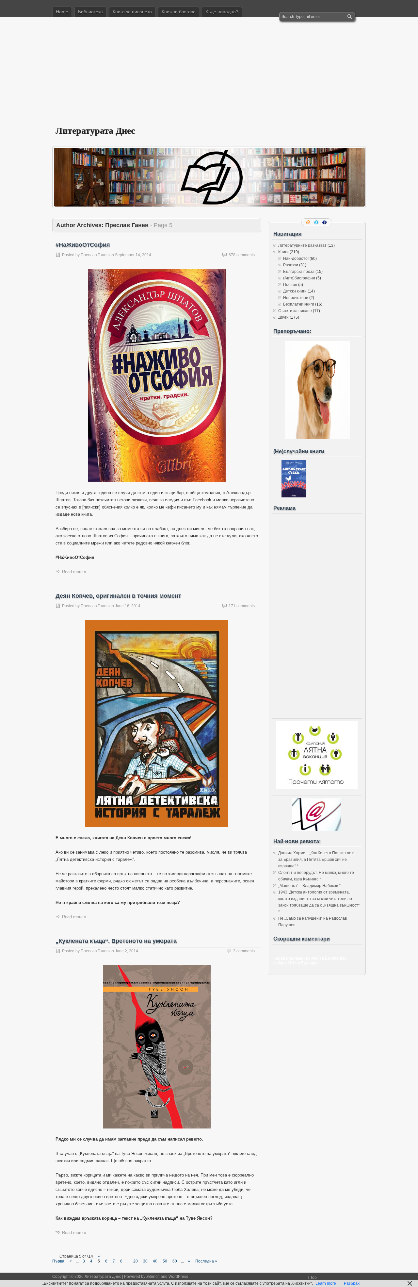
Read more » (74, 571)
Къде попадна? (221, 11)
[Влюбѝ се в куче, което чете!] (317, 438)
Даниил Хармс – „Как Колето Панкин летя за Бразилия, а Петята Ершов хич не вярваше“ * (317, 859)
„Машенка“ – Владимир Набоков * (309, 885)
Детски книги (295, 291)
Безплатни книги (298, 304)
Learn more (325, 1283)
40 (155, 1261)
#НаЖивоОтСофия (83, 245)
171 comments (242, 606)
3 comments (244, 951)
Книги (283, 252)
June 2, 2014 (126, 951)
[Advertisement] (209, 75)
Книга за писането (132, 11)
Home (62, 11)
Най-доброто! (296, 258)
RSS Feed (308, 222)
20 (135, 1261)
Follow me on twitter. (317, 222)
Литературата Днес (95, 130)
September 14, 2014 (133, 255)
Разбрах (352, 1283)
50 (165, 1261)
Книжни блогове (179, 11)
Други (283, 317)
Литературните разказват (302, 245)
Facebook (325, 222)
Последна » (206, 1261)
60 (174, 1261)
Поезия (290, 284)
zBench (153, 1276)
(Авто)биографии (299, 278)
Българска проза (298, 271)
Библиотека (90, 11)
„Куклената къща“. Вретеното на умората (116, 941)
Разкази (290, 265)
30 (145, 1261)
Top (313, 1277)
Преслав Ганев (94, 255)
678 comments (242, 255)
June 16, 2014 (127, 606)
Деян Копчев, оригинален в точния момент (118, 596)
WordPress (178, 1276)
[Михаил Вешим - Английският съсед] (293, 496)
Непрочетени (295, 297)
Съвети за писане (295, 311)
